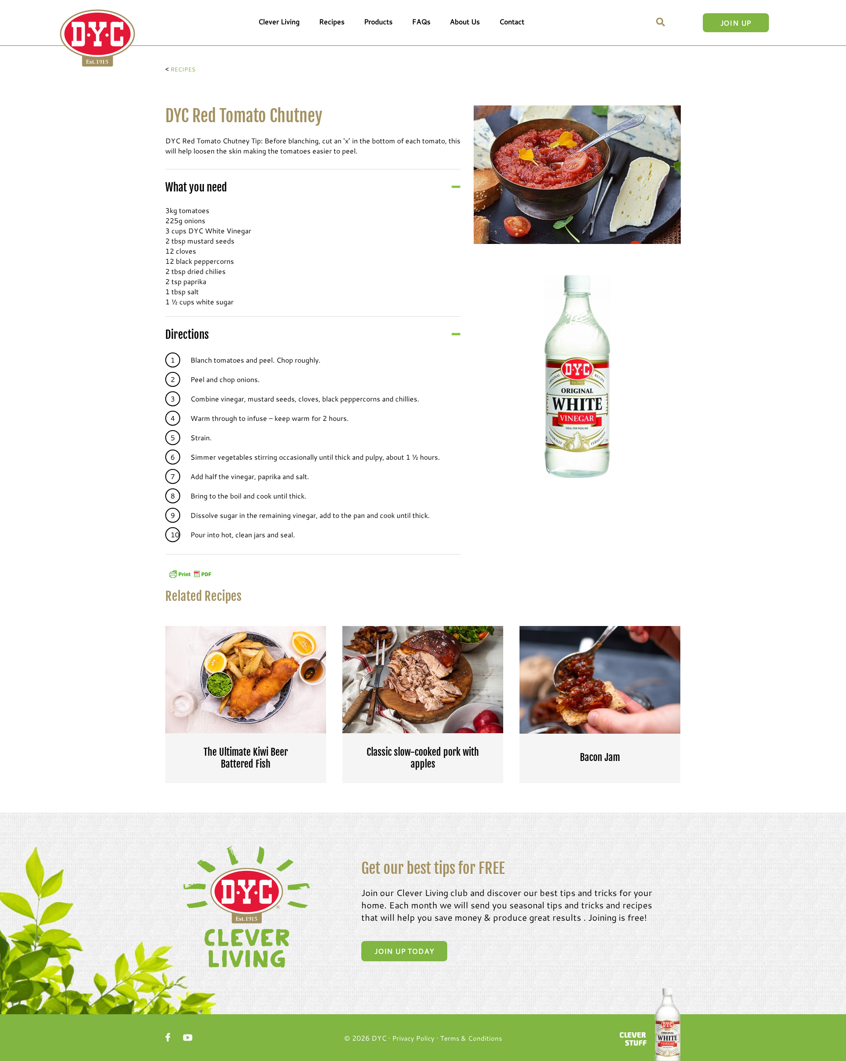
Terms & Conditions (471, 1038)
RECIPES (183, 69)
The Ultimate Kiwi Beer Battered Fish (246, 757)
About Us (465, 21)
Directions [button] (187, 334)
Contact (511, 21)
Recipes (332, 21)
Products (378, 21)
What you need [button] (196, 187)
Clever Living (279, 21)
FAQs (421, 21)
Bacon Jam (600, 757)
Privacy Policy (413, 1038)
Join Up (736, 22)
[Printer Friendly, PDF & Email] (190, 572)
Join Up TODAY (404, 951)
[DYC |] (97, 38)
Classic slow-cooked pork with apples (423, 757)
